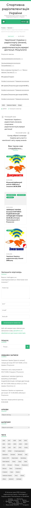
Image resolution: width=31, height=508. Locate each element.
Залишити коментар (15, 109)
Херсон (18, 472)
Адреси (10, 502)
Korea (26, 447)
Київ (26, 454)
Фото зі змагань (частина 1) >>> (11, 70)
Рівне (11, 468)
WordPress (26, 496)
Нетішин (10, 465)
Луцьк (19, 461)
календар (19, 479)
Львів (25, 461)
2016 (4, 440)
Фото (17, 502)
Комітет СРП (6, 458)
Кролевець (23, 458)
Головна (10, 499)
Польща (17, 465)
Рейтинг (4, 468)
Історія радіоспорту (19, 451)
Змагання (11, 36)
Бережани (5, 454)
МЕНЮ (23, 22)
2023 (3, 105)
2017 (9, 440)
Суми (11, 472)
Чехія (16, 475)
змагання (11, 479)
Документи (11, 156)
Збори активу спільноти (12, 505)
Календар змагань (13, 500)
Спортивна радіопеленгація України (15, 9)
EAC (15, 447)
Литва (13, 461)
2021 (4, 444)
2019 (20, 440)
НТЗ (4, 465)
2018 (14, 440)
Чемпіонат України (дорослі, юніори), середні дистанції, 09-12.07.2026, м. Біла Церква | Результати (14, 362)
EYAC (20, 447)
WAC (4, 451)
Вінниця (20, 454)
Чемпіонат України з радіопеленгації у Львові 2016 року (14, 258)
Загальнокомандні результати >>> (12, 59)
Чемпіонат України (11, 105)
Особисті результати (7, 81)
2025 (26, 444)
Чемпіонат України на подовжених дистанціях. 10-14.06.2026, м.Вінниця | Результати (13, 392)
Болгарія (13, 454)
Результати (25, 465)
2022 (9, 444)
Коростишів (15, 458)
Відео (24, 502)
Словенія (5, 472)
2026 (4, 447)
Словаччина (18, 468)
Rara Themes (12, 496)
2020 (25, 440)
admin (5, 109)
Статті (17, 501)
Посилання (26, 501)
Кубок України (6, 461)
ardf (9, 447)
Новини (10, 197)
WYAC (9, 451)
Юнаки (20, 105)
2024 (20, 444)
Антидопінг (26, 505)
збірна (4, 479)
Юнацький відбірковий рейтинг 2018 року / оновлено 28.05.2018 (14, 184)
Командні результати (22, 81)
